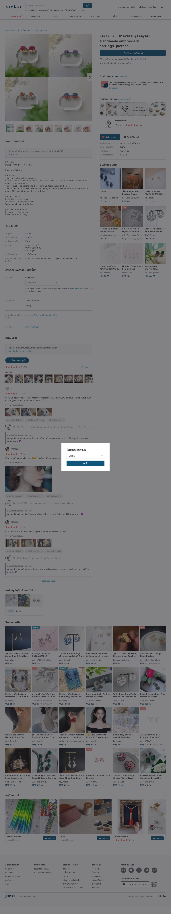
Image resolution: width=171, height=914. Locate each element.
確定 (85, 463)
